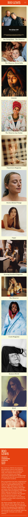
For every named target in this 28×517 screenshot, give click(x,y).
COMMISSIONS (5, 458)
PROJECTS (4, 457)
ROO (3, 451)
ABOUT (3, 463)
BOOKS (3, 462)
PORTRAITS (4, 460)
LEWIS (5, 454)
